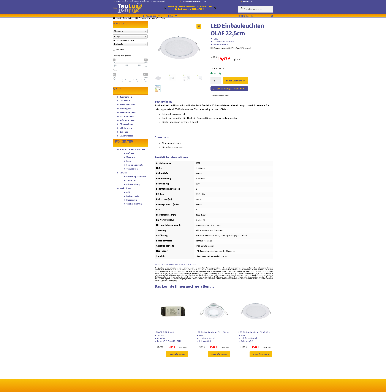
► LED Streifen (124, 128)
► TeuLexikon (131, 168)
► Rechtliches (124, 188)
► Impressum (130, 199)
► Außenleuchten (125, 120)
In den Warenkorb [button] (177, 354)
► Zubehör (122, 131)
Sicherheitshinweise (172, 146)
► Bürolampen (124, 96)
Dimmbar (120, 50)
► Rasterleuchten (126, 104)
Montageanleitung (171, 142)
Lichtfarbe (129, 40)
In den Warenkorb (235, 80)
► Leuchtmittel (125, 135)
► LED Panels (123, 100)
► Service (122, 172)
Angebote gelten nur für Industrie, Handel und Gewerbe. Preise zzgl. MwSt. (140, 1)
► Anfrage (129, 153)
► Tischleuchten (125, 116)
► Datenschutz (131, 196)
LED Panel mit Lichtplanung (194, 1)
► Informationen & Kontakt (131, 149)
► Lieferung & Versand (135, 176)
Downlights (128, 18)
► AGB (127, 192)
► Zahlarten (130, 180)
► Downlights (124, 108)
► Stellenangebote (133, 164)
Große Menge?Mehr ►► (231, 88)
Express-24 (247, 1)
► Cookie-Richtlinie (134, 203)
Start (118, 18)
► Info (169, 15)
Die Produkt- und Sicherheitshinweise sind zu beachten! (176, 264)
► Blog (127, 161)
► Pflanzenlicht (125, 124)
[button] (198, 26)
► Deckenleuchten (126, 112)
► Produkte (149, 15)
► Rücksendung (132, 184)
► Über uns (129, 157)
